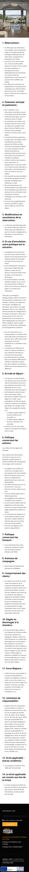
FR (26, 4)
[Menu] (3, 4)
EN (23, 4)
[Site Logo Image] (14, 5)
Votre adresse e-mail (8, 811)
